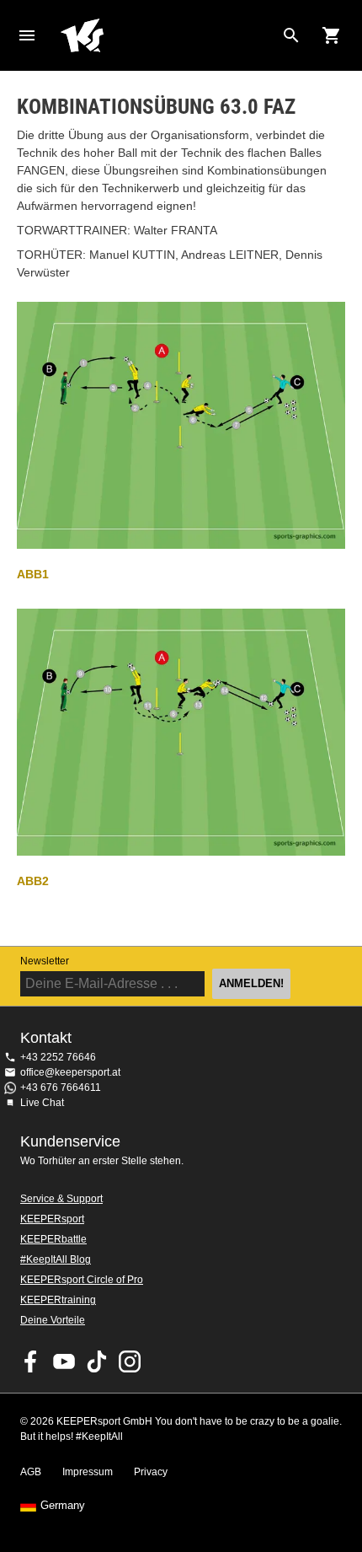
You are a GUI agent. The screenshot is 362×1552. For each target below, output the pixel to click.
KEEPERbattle (53, 1239)
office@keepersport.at (70, 1072)
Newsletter (44, 961)
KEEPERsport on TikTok (97, 1361)
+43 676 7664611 (60, 1087)
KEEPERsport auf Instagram (130, 1361)
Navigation (27, 35)
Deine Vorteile (52, 1320)
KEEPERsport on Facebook (31, 1361)
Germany (62, 1506)
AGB (30, 1472)
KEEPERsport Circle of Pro (81, 1280)
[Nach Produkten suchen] (291, 35)
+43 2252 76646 (58, 1057)
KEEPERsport (52, 1219)
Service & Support (61, 1199)
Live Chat (42, 1103)
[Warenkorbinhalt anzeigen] (332, 35)
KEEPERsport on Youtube (64, 1361)
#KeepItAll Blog (55, 1259)
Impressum (87, 1472)
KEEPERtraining (58, 1300)
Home (167, 35)
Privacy (151, 1472)
